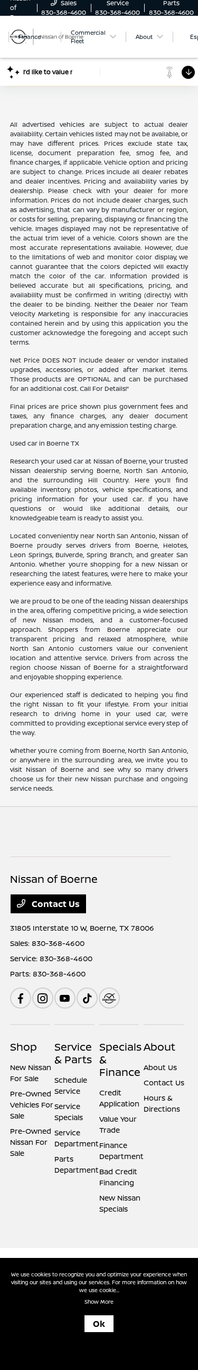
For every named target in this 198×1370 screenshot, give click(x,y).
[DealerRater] (109, 998)
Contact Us (55, 904)
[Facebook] (20, 998)
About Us (160, 1067)
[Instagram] (42, 998)
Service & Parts (73, 1053)
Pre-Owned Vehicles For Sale (31, 1105)
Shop (23, 1047)
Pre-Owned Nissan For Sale (30, 1142)
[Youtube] (65, 998)
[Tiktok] (87, 998)
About (159, 1047)
